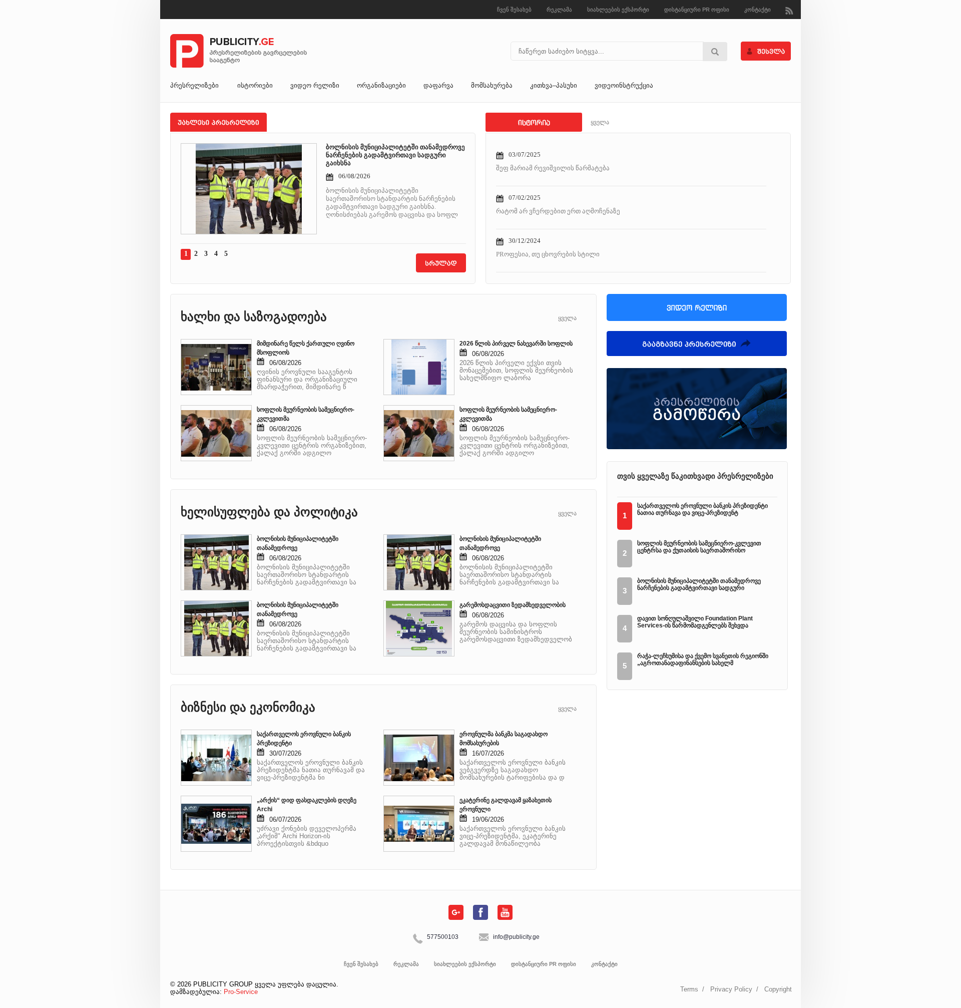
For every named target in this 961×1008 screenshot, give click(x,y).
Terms (689, 989)
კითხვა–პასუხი (553, 85)
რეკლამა (559, 10)
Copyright (778, 989)
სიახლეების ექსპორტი (618, 10)
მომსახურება (492, 85)
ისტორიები (255, 85)
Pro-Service (241, 991)
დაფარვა (438, 85)
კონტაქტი (757, 10)
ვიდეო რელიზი (314, 85)
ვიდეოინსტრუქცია (624, 85)
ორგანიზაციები (381, 85)
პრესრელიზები (194, 85)
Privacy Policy (731, 989)
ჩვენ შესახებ (514, 10)
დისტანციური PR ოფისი (696, 10)
